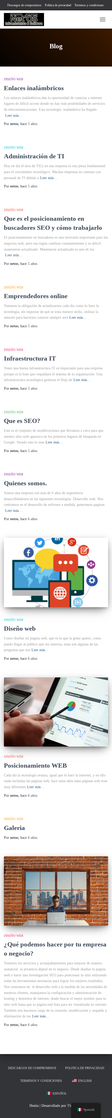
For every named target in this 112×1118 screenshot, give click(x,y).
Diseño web (13, 79)
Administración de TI (34, 156)
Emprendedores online (35, 295)
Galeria (14, 827)
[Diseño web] (56, 572)
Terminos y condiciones (89, 5)
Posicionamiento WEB (35, 765)
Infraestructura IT (30, 358)
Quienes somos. (25, 483)
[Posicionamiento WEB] (56, 712)
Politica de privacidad (58, 5)
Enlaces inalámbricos (34, 87)
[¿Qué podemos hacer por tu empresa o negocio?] (56, 891)
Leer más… (13, 115)
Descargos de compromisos (24, 5)
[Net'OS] (26, 19)
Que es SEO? (22, 420)
